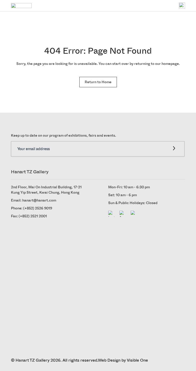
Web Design (109, 360)
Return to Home (98, 82)
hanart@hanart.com (39, 200)
